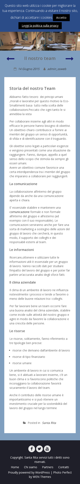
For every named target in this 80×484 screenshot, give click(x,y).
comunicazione (19, 212)
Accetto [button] (61, 17)
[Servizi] (10, 60)
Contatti (63, 467)
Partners (47, 467)
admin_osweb (56, 69)
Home (15, 467)
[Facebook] (31, 448)
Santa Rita (49, 423)
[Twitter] (39, 448)
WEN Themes (42, 477)
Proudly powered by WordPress (29, 472)
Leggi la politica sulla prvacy (40, 25)
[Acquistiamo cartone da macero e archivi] (70, 60)
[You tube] (47, 448)
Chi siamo (30, 467)
